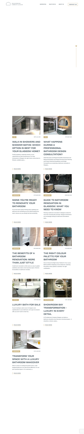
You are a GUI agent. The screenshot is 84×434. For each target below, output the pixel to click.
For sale (32, 83)
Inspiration (43, 4)
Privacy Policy (40, 424)
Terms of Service (48, 424)
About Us (61, 4)
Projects (59, 83)
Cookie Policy (33, 424)
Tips (67, 83)
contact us (73, 4)
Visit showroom (62, 76)
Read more (48, 120)
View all (24, 83)
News (50, 83)
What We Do (52, 4)
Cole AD (66, 428)
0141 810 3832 (22, 417)
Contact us (44, 76)
